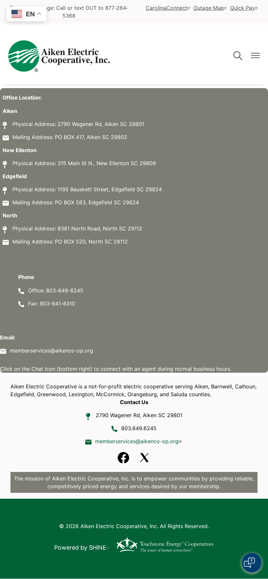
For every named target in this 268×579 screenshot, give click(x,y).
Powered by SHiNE (80, 547)
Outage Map (208, 8)
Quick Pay (242, 8)
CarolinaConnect (166, 8)
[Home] (59, 56)
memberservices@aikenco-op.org (136, 441)
